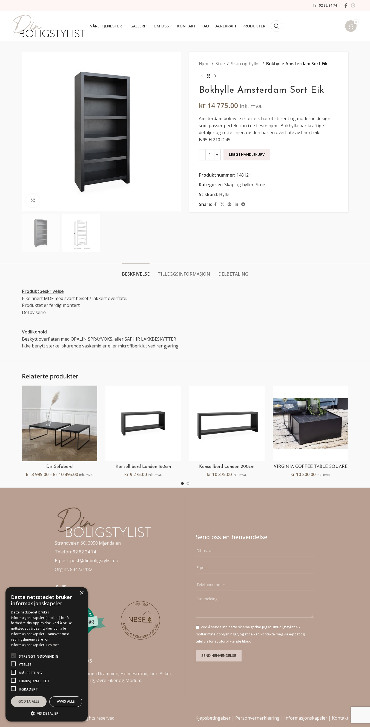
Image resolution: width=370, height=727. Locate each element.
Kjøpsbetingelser (213, 718)
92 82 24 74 (84, 552)
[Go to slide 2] (188, 483)
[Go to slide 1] (182, 483)
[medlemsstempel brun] (141, 620)
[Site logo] (49, 25)
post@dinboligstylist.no (94, 561)
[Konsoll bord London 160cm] (143, 423)
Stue (220, 64)
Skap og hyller (245, 64)
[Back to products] (208, 76)
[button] (46, 713)
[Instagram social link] (353, 5)
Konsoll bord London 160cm (143, 467)
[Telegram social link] (243, 204)
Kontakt (340, 718)
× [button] (81, 593)
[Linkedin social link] (236, 204)
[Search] (276, 26)
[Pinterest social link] (229, 204)
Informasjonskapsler (305, 718)
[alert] (46, 654)
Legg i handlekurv (247, 154)
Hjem (204, 64)
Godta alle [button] (28, 701)
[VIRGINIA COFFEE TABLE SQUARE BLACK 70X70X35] (310, 423)
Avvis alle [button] (66, 701)
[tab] (136, 271)
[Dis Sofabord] (59, 423)
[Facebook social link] (346, 5)
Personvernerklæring (257, 718)
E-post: (62, 561)
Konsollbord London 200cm (226, 467)
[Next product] (215, 76)
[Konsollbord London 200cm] (227, 423)
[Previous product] (202, 76)
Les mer (52, 645)
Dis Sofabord (59, 467)
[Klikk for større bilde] (33, 200)
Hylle (224, 194)
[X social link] (222, 204)
